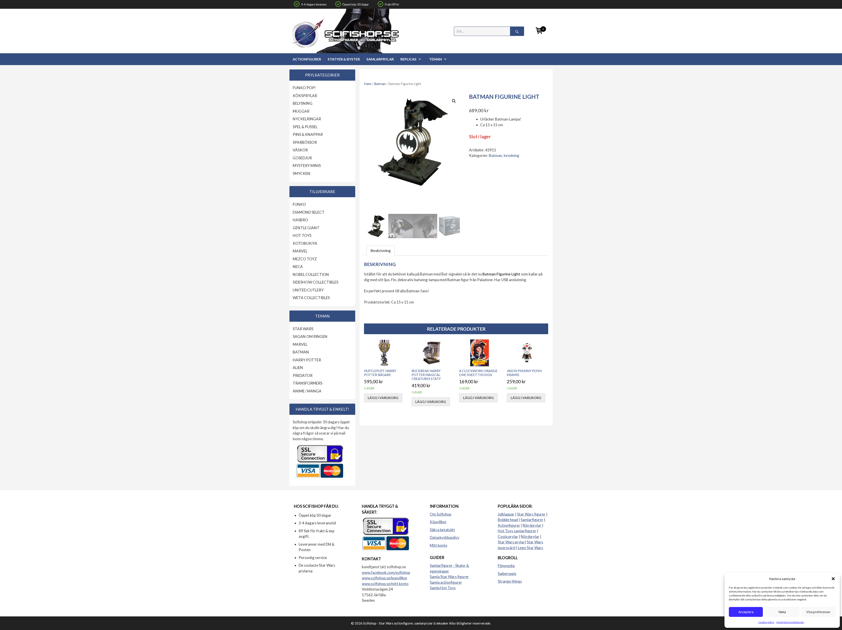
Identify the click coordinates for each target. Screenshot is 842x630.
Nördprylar (532, 525)
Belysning (302, 103)
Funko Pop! (304, 87)
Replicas (408, 59)
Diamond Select (309, 212)
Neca (298, 266)
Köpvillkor (438, 522)
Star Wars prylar (511, 542)
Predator (302, 375)
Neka (782, 612)
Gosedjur (302, 158)
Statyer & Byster (344, 59)
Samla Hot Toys (443, 588)
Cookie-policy (766, 622)
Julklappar (506, 514)
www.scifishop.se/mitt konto (385, 583)
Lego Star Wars (530, 547)
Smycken (301, 173)
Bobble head (508, 519)
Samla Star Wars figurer (449, 576)
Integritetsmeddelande (790, 622)
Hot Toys (302, 235)
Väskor (300, 150)
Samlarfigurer (532, 519)
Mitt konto (438, 545)
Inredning (511, 155)
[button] (833, 579)
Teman (435, 59)
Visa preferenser (818, 612)
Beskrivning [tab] (381, 250)
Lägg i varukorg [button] (383, 398)
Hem (367, 84)
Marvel (300, 251)
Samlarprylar (380, 59)
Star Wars (303, 329)
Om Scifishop (440, 514)
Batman (380, 84)
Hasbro (300, 220)
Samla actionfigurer (446, 582)
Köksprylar (305, 95)
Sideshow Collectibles (315, 282)
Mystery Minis (307, 165)
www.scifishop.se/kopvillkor (384, 578)
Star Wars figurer (531, 514)
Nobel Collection (311, 274)
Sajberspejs (507, 573)
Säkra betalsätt (442, 529)
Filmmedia (506, 565)
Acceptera (746, 612)
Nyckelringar (307, 119)
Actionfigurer (307, 59)
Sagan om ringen (310, 336)
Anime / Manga (307, 391)
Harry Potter (307, 360)
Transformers (307, 383)
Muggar (301, 111)
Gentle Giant (306, 227)
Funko (299, 204)
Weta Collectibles (311, 297)
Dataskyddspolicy (444, 537)
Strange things (510, 581)
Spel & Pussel (305, 126)
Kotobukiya (305, 243)
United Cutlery (308, 290)
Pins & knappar (308, 134)
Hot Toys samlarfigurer (517, 531)
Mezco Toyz (305, 259)
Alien (298, 367)
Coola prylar (508, 536)
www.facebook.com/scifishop (386, 572)
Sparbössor (305, 142)
